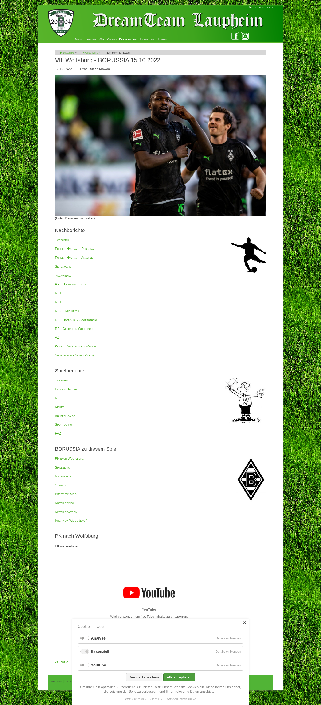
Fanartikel (147, 39)
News (79, 39)
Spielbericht (64, 467)
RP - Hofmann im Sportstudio (76, 320)
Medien (111, 39)
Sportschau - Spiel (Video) (74, 355)
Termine (90, 39)
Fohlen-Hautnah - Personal (75, 248)
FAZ (58, 433)
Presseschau (128, 39)
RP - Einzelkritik (67, 311)
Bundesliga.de (65, 416)
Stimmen (60, 485)
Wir (101, 39)
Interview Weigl (66, 494)
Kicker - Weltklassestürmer (75, 346)
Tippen (162, 39)
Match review (64, 503)
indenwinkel (63, 275)
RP (57, 398)
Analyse (98, 638)
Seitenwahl (63, 266)
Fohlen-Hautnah (66, 389)
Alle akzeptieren (179, 677)
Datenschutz (71, 681)
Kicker (59, 407)
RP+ (58, 293)
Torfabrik (62, 240)
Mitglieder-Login (261, 7)
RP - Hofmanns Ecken (70, 284)
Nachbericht (64, 476)
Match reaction (66, 512)
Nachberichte (90, 52)
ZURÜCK (62, 662)
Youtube (98, 665)
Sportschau (63, 424)
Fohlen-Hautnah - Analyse (74, 257)
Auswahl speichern (144, 677)
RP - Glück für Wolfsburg (74, 329)
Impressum (56, 681)
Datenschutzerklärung (180, 699)
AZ (57, 337)
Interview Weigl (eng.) (71, 520)
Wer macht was (135, 699)
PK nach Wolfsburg (69, 458)
